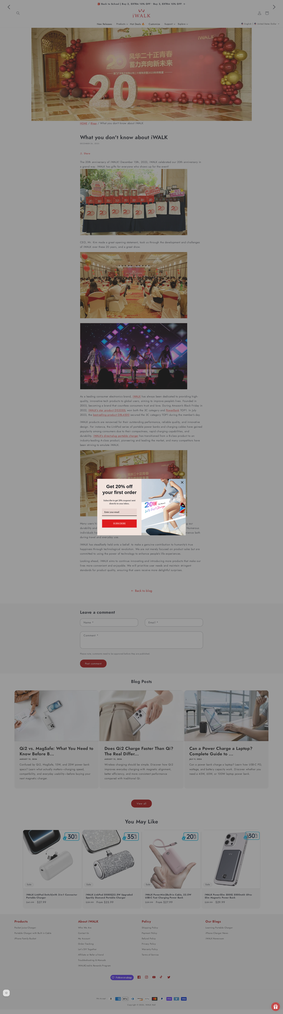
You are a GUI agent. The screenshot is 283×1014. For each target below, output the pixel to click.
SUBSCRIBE (119, 523)
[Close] (182, 482)
